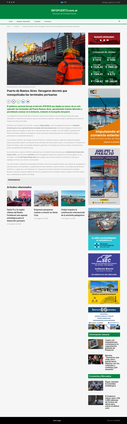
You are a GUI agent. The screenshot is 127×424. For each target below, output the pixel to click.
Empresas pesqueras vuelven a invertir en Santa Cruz (46, 212)
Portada (32, 87)
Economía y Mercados (100, 376)
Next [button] (83, 208)
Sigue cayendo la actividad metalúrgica (111, 384)
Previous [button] (8, 208)
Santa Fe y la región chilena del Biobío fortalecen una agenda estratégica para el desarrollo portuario (17, 215)
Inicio (11, 21)
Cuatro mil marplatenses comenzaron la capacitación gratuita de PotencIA (112, 345)
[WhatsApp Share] (18, 101)
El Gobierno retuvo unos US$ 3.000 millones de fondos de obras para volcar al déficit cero (112, 402)
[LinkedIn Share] (23, 101)
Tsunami (37, 21)
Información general (24, 87)
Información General (99, 334)
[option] (19, 207)
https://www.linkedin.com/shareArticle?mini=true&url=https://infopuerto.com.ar (11, 2)
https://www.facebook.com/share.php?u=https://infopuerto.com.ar (7, 2)
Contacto (47, 21)
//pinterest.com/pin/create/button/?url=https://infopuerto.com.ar (13, 2)
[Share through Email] (28, 101)
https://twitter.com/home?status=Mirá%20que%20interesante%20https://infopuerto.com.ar (9, 2)
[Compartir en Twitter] (13, 101)
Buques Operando (23, 21)
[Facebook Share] (9, 101)
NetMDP (117, 420)
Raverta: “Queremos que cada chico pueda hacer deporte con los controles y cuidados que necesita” (112, 362)
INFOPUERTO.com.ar (64, 10)
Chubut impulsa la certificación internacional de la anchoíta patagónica (73, 212)
